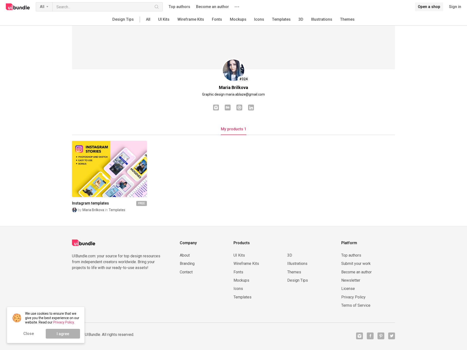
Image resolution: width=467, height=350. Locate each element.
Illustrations (321, 19)
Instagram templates (90, 203)
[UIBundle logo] (18, 6)
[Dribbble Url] (239, 108)
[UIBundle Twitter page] (391, 335)
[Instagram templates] (109, 169)
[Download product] (118, 169)
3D (300, 19)
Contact (186, 272)
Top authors (179, 7)
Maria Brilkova (93, 210)
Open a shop (429, 6)
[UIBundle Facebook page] (370, 335)
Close (28, 333)
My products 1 (233, 129)
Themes (347, 19)
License (348, 289)
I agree (63, 334)
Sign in (455, 7)
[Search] (156, 6)
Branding (187, 263)
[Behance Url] (228, 108)
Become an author (212, 7)
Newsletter (350, 280)
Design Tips (123, 19)
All (42, 6)
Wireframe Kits (190, 19)
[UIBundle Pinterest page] (380, 335)
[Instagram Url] (216, 108)
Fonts (217, 19)
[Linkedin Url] (251, 108)
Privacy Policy (353, 297)
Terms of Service (355, 305)
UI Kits (164, 19)
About (185, 255)
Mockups (238, 19)
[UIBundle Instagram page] (359, 335)
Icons (259, 19)
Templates (281, 19)
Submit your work (356, 263)
